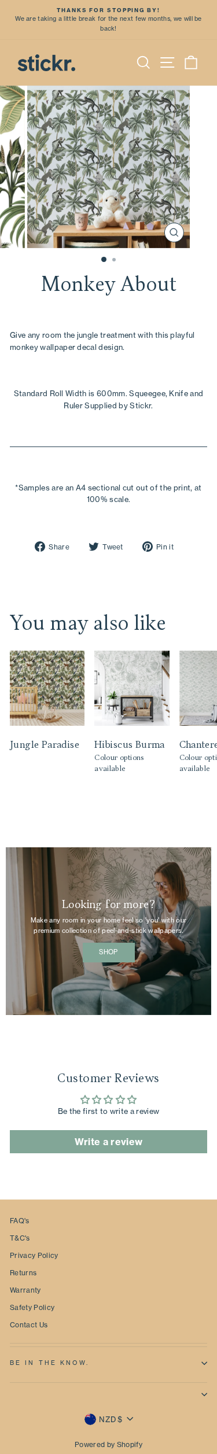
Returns (23, 1272)
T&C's (20, 1238)
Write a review (109, 1141)
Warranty (25, 1290)
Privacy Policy (34, 1255)
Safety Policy (32, 1307)
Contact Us (28, 1324)
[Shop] (108, 931)
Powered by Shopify (108, 1444)
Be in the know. (49, 1363)
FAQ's (20, 1220)
